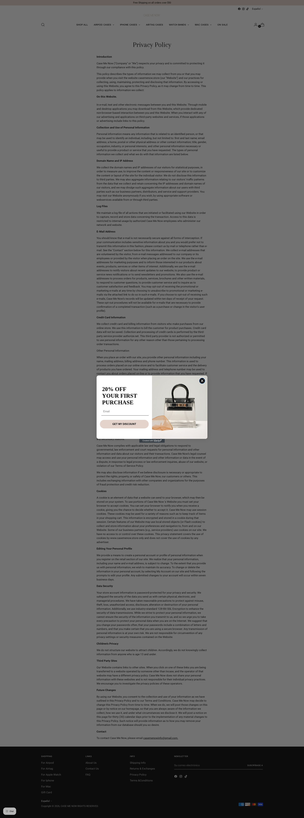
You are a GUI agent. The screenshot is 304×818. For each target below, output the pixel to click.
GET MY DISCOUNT (124, 424)
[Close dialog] (202, 381)
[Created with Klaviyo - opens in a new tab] (152, 441)
